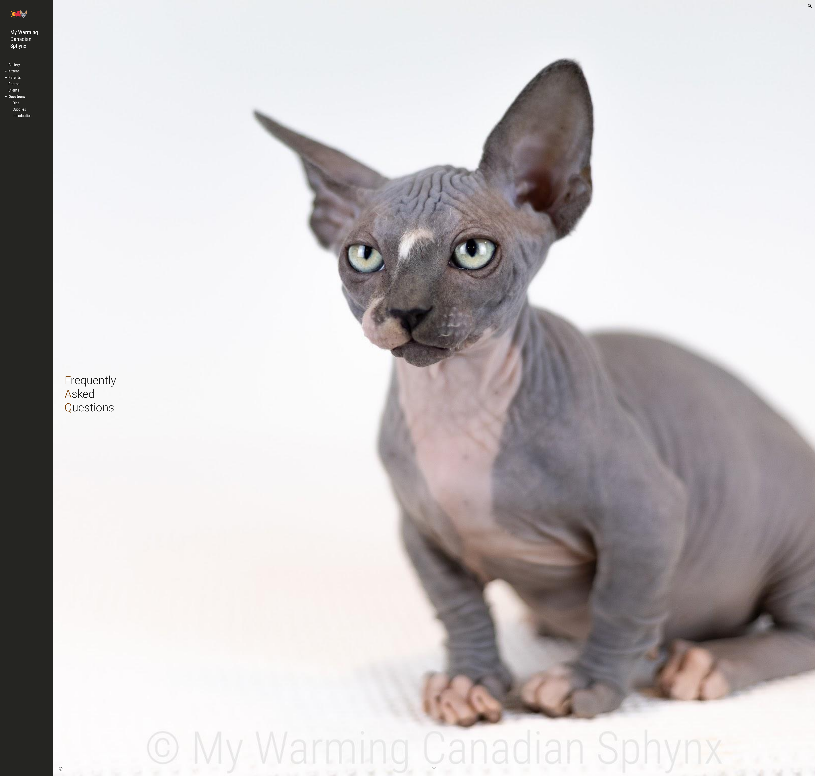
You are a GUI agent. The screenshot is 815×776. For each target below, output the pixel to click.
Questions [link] (16, 96)
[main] (309, 388)
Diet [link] (16, 103)
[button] (810, 6)
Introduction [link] (22, 115)
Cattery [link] (14, 64)
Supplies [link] (19, 109)
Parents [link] (14, 77)
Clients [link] (13, 90)
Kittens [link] (14, 71)
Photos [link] (14, 84)
